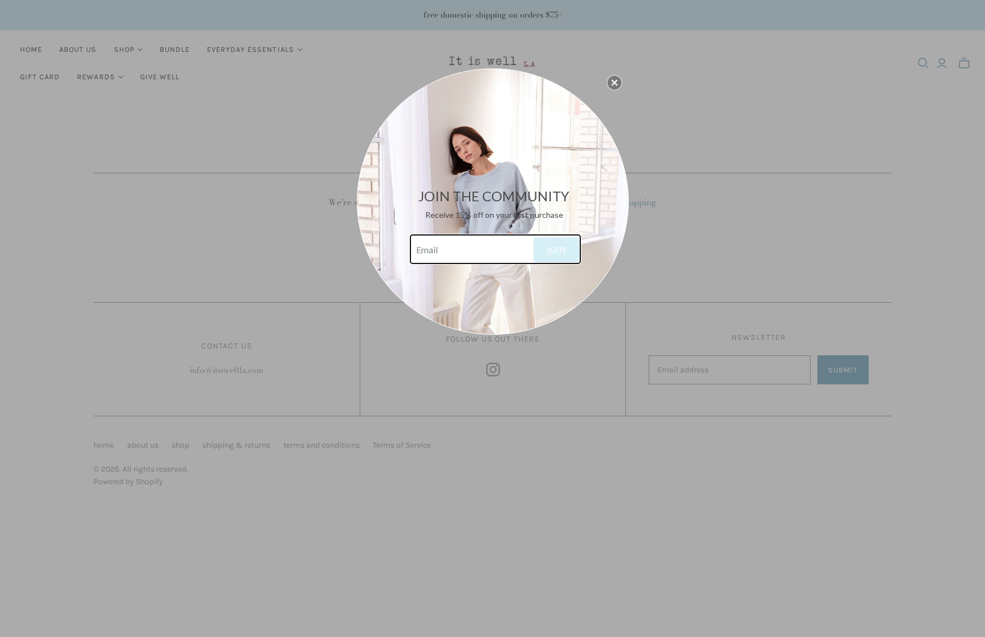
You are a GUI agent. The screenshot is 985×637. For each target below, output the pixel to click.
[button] (614, 83)
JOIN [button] (556, 249)
